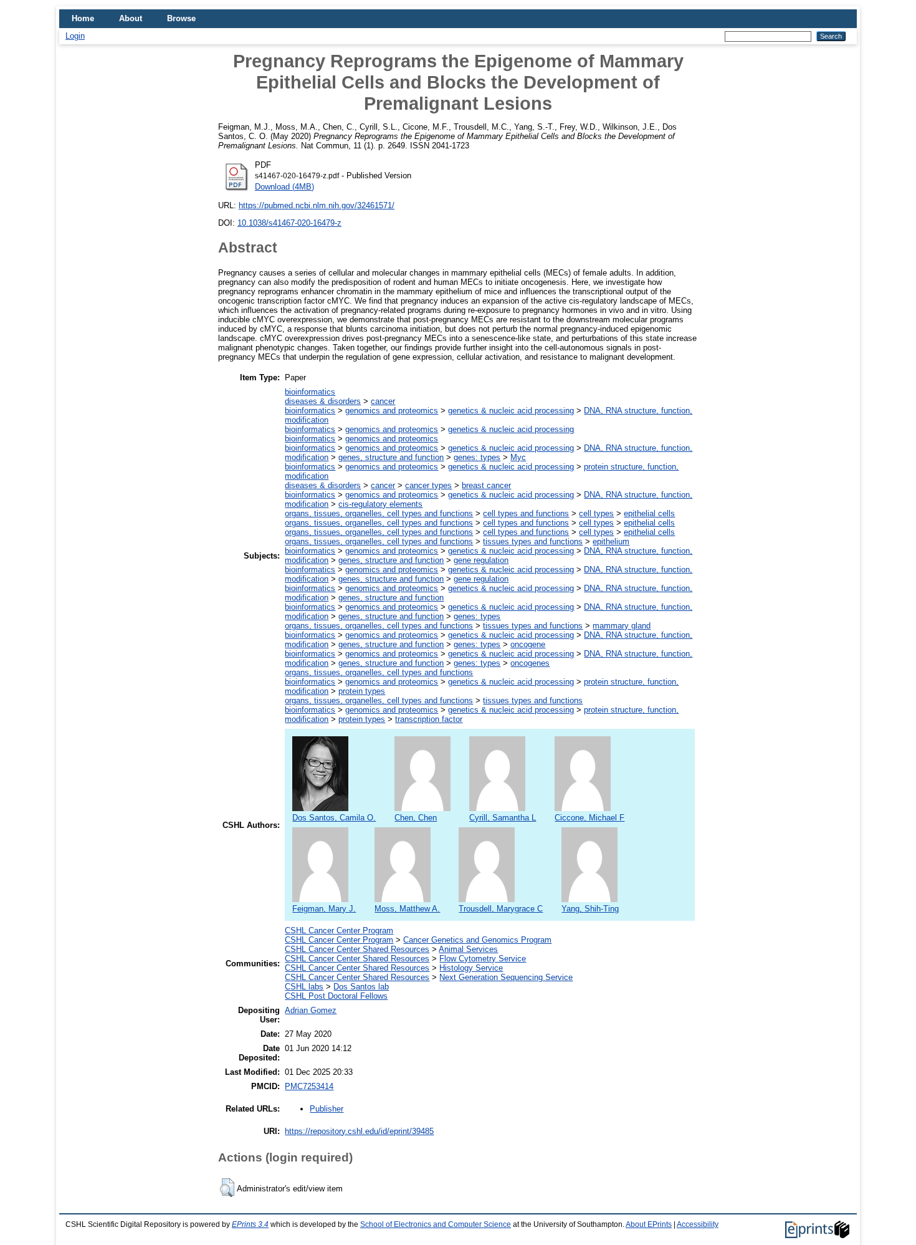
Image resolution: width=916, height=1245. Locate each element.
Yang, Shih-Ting (590, 908)
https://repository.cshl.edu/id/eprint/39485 (359, 1131)
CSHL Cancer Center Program (339, 930)
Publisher (326, 1108)
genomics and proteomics (391, 410)
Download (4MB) (284, 186)
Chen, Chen (415, 817)
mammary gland (622, 625)
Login (75, 36)
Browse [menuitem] (181, 18)
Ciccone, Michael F (589, 817)
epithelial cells (649, 513)
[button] (227, 1187)
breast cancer (486, 485)
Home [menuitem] (83, 18)
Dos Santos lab (361, 986)
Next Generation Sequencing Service (506, 977)
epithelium (611, 541)
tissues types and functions (533, 541)
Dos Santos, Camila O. (334, 817)
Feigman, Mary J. (324, 908)
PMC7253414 (309, 1086)
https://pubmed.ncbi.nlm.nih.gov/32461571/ (316, 205)
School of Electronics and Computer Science (435, 1224)
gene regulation (481, 560)
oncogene (527, 644)
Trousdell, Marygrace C (501, 908)
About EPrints (649, 1224)
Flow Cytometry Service (482, 958)
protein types (361, 691)
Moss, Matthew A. (407, 908)
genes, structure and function (391, 457)
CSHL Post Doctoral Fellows (336, 996)
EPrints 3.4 (250, 1224)
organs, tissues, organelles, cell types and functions (379, 513)
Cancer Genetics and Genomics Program (477, 940)
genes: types (477, 457)
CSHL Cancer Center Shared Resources (357, 949)
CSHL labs (304, 986)
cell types (596, 513)
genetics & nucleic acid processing (511, 410)
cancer (383, 401)
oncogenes (530, 663)
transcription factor (428, 719)
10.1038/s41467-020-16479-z (289, 223)
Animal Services (468, 949)
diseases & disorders (323, 401)
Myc (518, 457)
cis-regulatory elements (380, 504)
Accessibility (697, 1224)
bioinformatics (310, 392)
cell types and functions (526, 513)
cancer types (428, 485)
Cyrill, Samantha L (502, 817)
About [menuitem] (130, 18)
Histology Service (471, 968)
